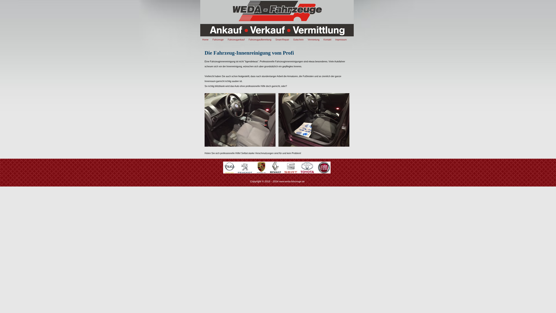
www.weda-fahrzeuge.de (292, 181)
